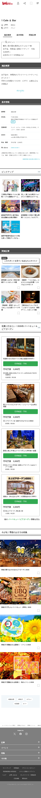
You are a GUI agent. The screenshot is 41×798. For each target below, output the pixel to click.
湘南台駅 (11, 699)
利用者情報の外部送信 (9, 771)
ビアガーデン (25, 519)
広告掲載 (16, 778)
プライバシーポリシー (28, 768)
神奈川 (21, 699)
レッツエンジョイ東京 (8, 725)
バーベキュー (13, 519)
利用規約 (16, 768)
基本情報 (6, 102)
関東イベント (31, 725)
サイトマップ (7, 768)
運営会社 (24, 778)
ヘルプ (4, 775)
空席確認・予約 (20, 364)
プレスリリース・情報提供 (28, 775)
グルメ (29, 699)
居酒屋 (17, 704)
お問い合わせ (13, 775)
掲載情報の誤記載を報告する (31, 159)
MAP (13, 122)
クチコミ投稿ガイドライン (27, 771)
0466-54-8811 (15, 147)
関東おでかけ (21, 725)
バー (25, 704)
